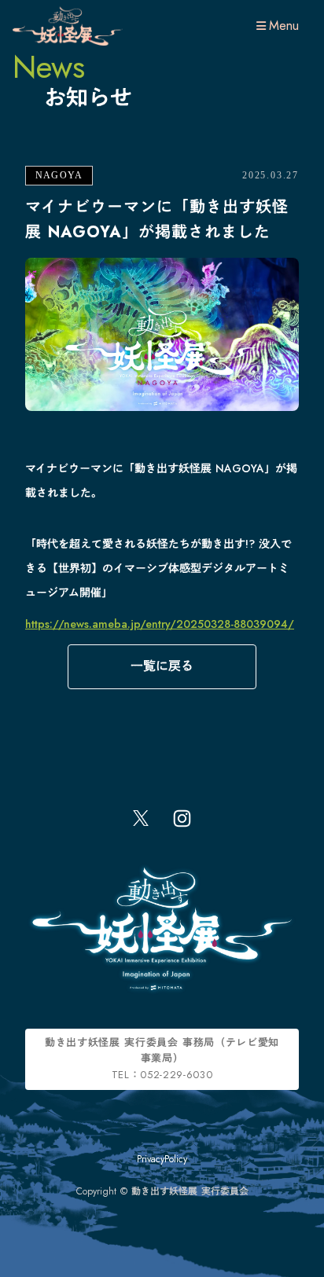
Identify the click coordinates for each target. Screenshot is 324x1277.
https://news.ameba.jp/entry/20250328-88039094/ (159, 624)
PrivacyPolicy (162, 1159)
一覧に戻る (162, 666)
